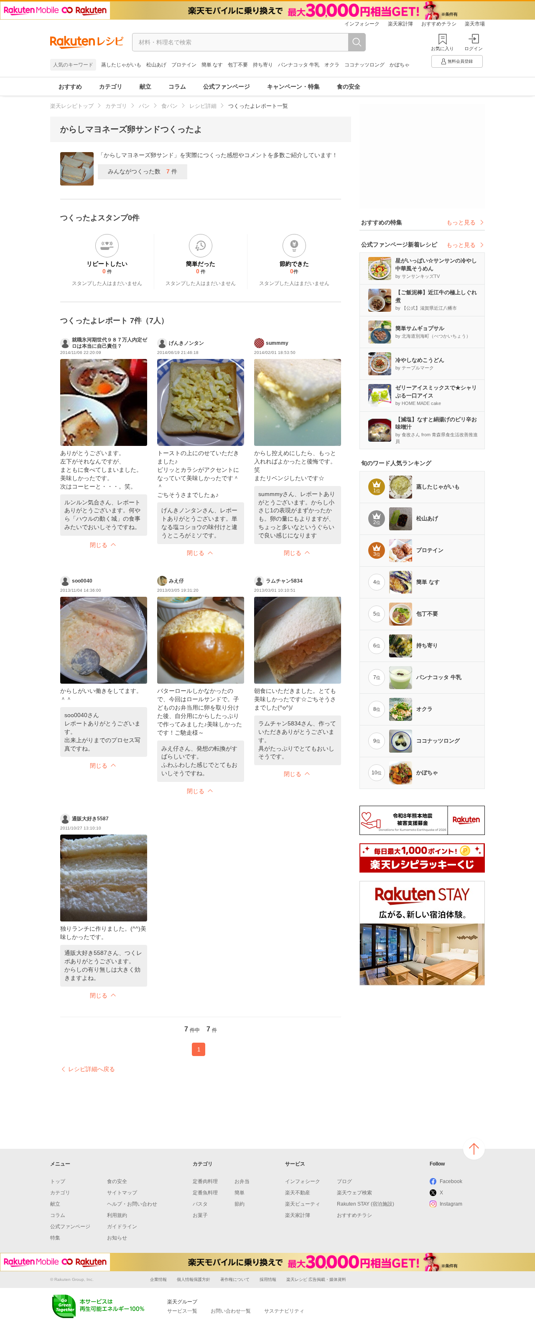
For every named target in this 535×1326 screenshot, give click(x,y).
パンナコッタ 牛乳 (298, 65)
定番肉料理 (205, 1181)
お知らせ (117, 1238)
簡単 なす (212, 65)
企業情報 (158, 1279)
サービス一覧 (182, 1311)
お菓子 (200, 1215)
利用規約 (117, 1215)
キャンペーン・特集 (293, 86)
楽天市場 (475, 24)
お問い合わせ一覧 (231, 1311)
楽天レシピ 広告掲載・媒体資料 (316, 1279)
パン (144, 106)
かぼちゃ (400, 65)
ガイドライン (122, 1226)
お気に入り (442, 48)
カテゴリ (110, 86)
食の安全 (348, 86)
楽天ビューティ (302, 1204)
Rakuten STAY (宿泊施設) (365, 1204)
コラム (177, 86)
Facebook (451, 1181)
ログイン (473, 48)
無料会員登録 (460, 61)
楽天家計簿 (400, 24)
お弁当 (242, 1181)
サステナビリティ (284, 1311)
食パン (169, 106)
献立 (145, 86)
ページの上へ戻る (474, 1149)
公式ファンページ (226, 86)
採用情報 (268, 1279)
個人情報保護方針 (193, 1279)
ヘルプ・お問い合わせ (132, 1204)
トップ (57, 1181)
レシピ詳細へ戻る (91, 1069)
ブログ (344, 1181)
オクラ (331, 65)
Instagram (451, 1204)
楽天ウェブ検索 (354, 1193)
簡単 (239, 1193)
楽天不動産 (297, 1193)
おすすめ (70, 86)
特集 (55, 1238)
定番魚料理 (205, 1193)
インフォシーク (362, 24)
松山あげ (156, 65)
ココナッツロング (364, 65)
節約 (239, 1204)
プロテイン (183, 65)
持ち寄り (263, 65)
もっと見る (461, 222)
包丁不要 (238, 65)
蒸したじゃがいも (121, 65)
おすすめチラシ (438, 24)
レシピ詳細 (203, 106)
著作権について (235, 1279)
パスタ (200, 1204)
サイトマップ (122, 1193)
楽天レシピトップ (72, 106)
